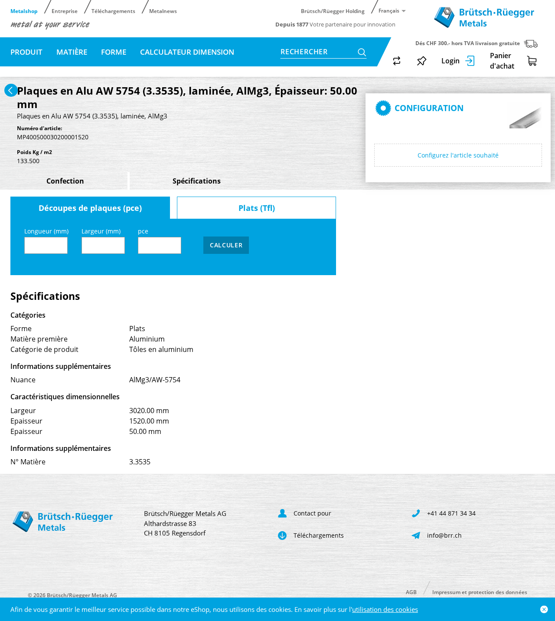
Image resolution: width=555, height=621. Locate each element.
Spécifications (197, 181)
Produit (26, 52)
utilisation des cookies (385, 609)
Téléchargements (113, 10)
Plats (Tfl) (256, 208)
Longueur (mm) (46, 231)
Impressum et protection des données (479, 591)
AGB (411, 591)
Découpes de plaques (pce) (90, 208)
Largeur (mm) (101, 231)
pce (143, 231)
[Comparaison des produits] (396, 60)
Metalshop (24, 10)
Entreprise (65, 10)
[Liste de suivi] (421, 60)
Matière (71, 52)
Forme (113, 52)
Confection (65, 181)
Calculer (226, 245)
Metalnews (163, 10)
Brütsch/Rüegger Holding (333, 10)
